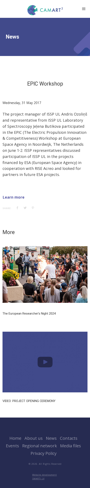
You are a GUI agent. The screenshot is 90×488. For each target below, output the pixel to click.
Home (15, 438)
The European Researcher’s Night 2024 (29, 313)
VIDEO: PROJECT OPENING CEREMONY (29, 401)
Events (12, 446)
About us (33, 438)
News (51, 438)
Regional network (39, 446)
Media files (70, 446)
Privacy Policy (44, 453)
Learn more (13, 197)
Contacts (68, 438)
